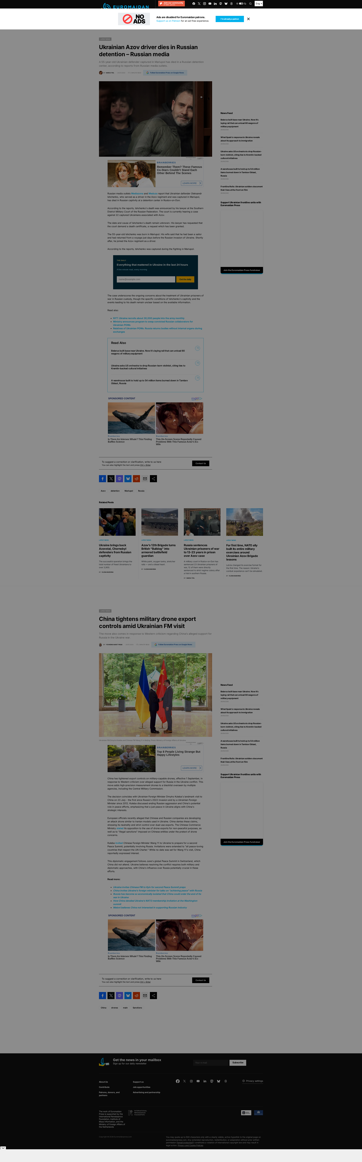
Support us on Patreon (168, 20)
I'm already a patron (230, 19)
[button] (241, 3)
